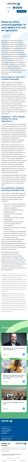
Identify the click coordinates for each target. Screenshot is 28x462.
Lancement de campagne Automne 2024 (13, 403)
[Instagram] (14, 8)
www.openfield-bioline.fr (16, 260)
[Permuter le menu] (8, 11)
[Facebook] (21, 8)
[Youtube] (16, 8)
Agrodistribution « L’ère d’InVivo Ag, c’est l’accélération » (14, 348)
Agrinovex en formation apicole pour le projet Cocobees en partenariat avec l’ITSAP (14, 377)
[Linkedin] (19, 8)
